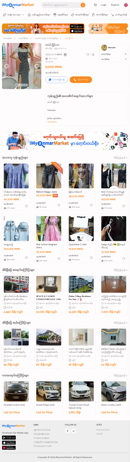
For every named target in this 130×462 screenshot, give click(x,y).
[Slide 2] (19, 85)
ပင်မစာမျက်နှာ (7, 38)
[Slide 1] (16, 85)
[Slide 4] (24, 85)
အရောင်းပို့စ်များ (23, 38)
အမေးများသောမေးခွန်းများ (41, 438)
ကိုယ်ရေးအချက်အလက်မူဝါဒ (43, 446)
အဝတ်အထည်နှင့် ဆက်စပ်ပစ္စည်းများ (46, 38)
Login (103, 5)
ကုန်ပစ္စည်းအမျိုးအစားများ (41, 434)
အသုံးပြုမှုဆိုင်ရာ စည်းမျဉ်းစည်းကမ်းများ (46, 442)
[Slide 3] (21, 85)
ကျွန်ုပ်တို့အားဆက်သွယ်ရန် (42, 430)
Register (115, 5)
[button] (86, 122)
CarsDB (99, 434)
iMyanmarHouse (103, 430)
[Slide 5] (26, 85)
